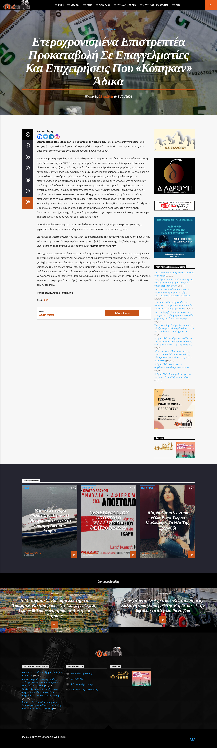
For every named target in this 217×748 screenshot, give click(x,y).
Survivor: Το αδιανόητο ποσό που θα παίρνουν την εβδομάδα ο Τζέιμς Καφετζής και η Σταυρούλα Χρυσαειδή (172, 292)
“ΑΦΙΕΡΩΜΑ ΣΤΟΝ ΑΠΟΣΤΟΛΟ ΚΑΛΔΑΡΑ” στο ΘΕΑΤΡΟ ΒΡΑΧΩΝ (109, 520)
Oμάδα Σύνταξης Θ (32, 552)
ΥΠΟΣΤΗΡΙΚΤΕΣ (126, 4)
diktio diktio (106, 96)
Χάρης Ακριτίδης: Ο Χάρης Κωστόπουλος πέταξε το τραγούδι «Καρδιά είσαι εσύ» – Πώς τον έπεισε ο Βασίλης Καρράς (174, 328)
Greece (104, 29)
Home (61, 4)
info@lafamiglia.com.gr (82, 684)
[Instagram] (57, 136)
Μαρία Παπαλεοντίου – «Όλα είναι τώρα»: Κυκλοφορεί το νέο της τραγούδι (167, 520)
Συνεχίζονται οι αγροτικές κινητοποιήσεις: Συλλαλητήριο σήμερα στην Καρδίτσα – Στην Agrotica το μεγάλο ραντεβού (162, 605)
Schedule (75, 4)
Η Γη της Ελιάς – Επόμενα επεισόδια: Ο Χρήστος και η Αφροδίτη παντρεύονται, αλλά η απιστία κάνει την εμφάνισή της (173, 341)
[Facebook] (39, 136)
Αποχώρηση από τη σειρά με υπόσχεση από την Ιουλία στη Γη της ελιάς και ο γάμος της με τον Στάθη (173, 282)
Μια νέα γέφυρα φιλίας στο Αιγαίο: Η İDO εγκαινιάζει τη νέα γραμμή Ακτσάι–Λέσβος (49, 520)
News (113, 29)
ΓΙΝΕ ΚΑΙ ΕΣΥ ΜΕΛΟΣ (155, 4)
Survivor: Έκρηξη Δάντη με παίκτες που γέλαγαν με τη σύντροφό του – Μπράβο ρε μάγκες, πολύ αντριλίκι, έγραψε (174, 315)
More (178, 4)
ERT (46, 300)
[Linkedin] (51, 136)
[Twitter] (45, 136)
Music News (104, 4)
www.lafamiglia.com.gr (82, 673)
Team (89, 4)
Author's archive (122, 313)
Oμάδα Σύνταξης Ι (91, 552)
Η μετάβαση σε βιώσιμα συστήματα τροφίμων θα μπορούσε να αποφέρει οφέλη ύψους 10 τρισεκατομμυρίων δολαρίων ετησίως (54, 607)
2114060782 (77, 678)
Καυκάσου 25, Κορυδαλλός (84, 689)
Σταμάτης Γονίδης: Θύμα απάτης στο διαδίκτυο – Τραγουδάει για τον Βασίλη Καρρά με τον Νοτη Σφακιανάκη (173, 305)
